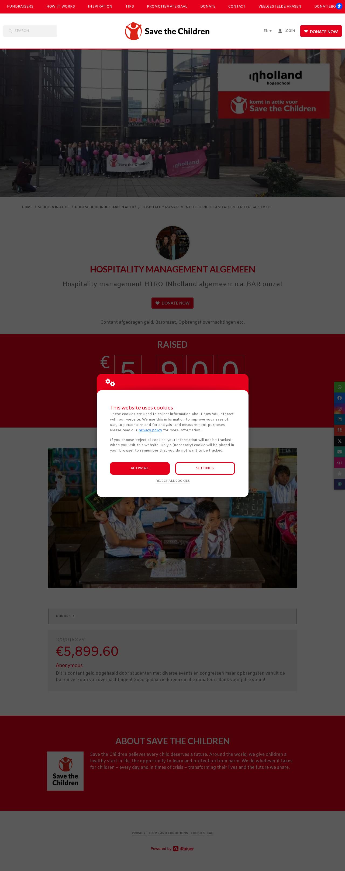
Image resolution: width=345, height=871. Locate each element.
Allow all (140, 468)
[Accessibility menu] (339, 6)
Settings (205, 468)
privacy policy (150, 430)
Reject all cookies (173, 481)
